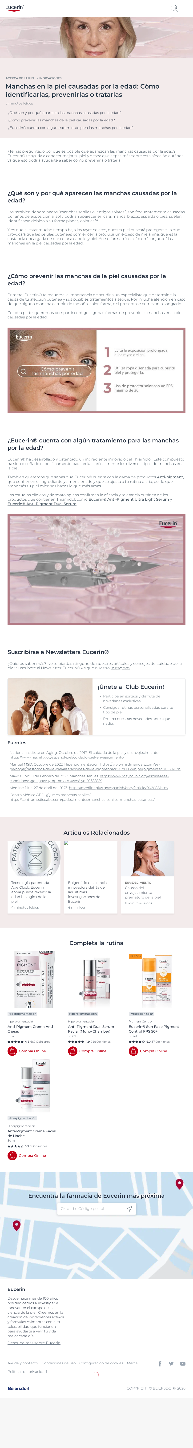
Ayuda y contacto (23, 1363)
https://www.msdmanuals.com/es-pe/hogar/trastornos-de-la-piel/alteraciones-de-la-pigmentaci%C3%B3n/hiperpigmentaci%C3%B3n (95, 766)
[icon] (130, 1209)
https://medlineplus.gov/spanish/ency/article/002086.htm (118, 788)
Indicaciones (50, 78)
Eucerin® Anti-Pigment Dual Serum (42, 504)
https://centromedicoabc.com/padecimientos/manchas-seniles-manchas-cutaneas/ (82, 799)
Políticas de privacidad (27, 1371)
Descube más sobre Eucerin (34, 1343)
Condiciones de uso (59, 1363)
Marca (132, 1363)
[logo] (15, 8)
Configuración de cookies (101, 1363)
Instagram (120, 668)
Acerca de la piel (20, 78)
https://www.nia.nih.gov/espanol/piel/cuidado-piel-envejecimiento (67, 757)
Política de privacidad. (52, 1426)
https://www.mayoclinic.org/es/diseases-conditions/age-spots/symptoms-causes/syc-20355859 (89, 778)
